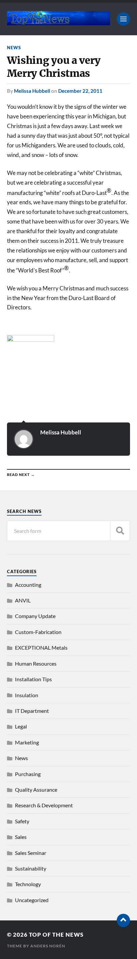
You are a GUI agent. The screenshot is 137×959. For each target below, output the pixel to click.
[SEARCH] (120, 531)
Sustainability (30, 868)
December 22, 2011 (80, 91)
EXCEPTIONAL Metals (41, 647)
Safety (22, 821)
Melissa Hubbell (32, 91)
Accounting (28, 584)
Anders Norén (47, 945)
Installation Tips (33, 679)
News (14, 47)
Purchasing (28, 774)
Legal (21, 726)
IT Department (32, 711)
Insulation (26, 695)
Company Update (35, 616)
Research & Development (44, 805)
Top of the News (56, 934)
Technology (28, 884)
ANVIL (23, 600)
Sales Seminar (30, 853)
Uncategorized (32, 900)
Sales (21, 837)
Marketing (27, 742)
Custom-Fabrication (38, 632)
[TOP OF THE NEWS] (58, 22)
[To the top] (123, 920)
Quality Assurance (36, 789)
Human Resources (36, 663)
